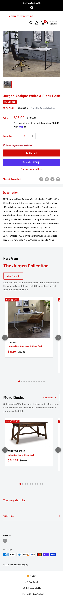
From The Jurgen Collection (43, 108)
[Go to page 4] (26, 381)
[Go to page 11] (44, 381)
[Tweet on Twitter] (52, 179)
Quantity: (7, 136)
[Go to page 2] (21, 381)
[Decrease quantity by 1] (17, 136)
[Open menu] (4, 17)
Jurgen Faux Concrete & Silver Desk (25, 346)
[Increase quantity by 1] (32, 136)
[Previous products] (5, 338)
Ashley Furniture (16, 451)
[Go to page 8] (36, 381)
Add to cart (31, 153)
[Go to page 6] (31, 381)
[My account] (36, 22)
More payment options (31, 169)
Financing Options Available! (19, 145)
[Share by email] (58, 179)
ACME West (8, 108)
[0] (43, 23)
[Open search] (31, 22)
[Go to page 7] (34, 381)
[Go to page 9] (39, 381)
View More (12, 276)
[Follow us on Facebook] (5, 541)
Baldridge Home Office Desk (21, 455)
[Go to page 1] (19, 381)
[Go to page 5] (29, 381)
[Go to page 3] (24, 381)
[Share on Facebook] (41, 179)
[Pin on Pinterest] (47, 179)
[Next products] (58, 338)
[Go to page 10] (41, 381)
